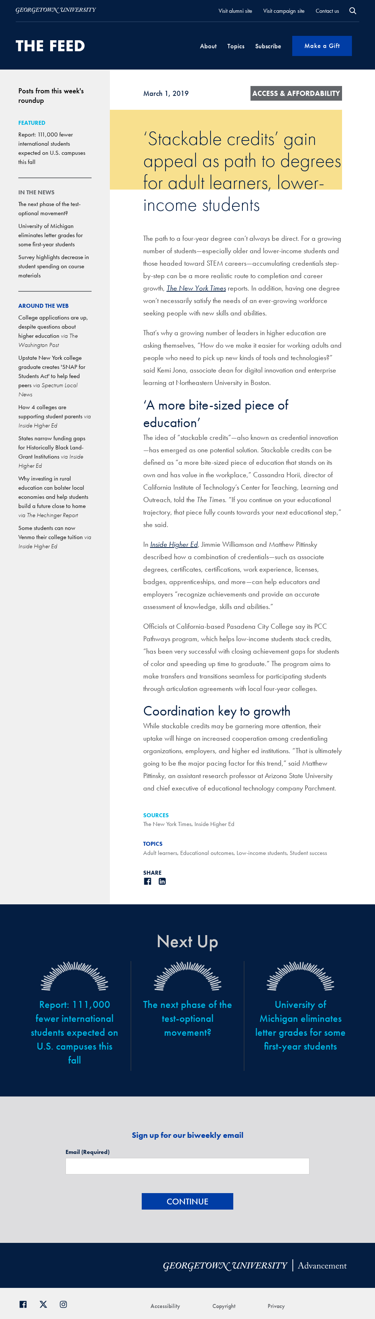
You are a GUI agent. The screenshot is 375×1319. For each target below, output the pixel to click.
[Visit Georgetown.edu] (56, 11)
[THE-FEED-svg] (50, 45)
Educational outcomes (207, 853)
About (208, 46)
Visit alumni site (235, 11)
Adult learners (160, 853)
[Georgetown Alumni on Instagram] (66, 1303)
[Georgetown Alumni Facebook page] (26, 1303)
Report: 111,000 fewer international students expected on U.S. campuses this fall (74, 1032)
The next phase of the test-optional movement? (187, 1018)
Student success (308, 853)
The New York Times (167, 824)
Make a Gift (322, 45)
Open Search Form (352, 10)
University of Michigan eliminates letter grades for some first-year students (50, 235)
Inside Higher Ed (214, 824)
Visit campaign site (284, 11)
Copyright (223, 1306)
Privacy (276, 1306)
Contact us (327, 11)
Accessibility (165, 1306)
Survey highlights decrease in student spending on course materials (53, 266)
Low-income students (262, 853)
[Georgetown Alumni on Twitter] (46, 1303)
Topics (235, 46)
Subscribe (268, 46)
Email (87, 1152)
